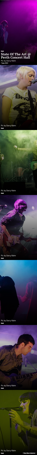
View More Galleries (29, 453)
